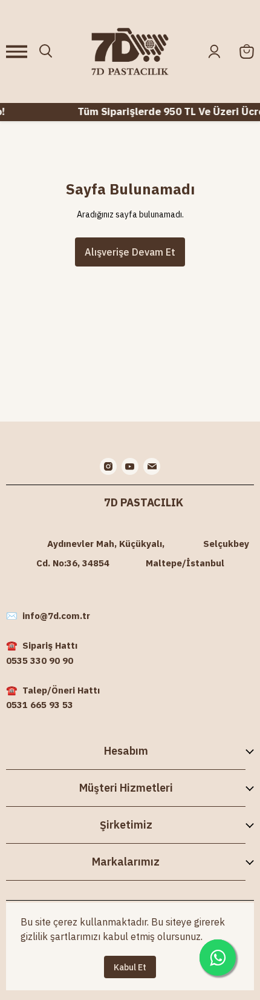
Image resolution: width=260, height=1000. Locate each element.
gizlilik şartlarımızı (60, 936)
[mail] (151, 466)
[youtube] (130, 466)
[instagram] (108, 466)
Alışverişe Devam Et (130, 252)
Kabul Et (130, 967)
